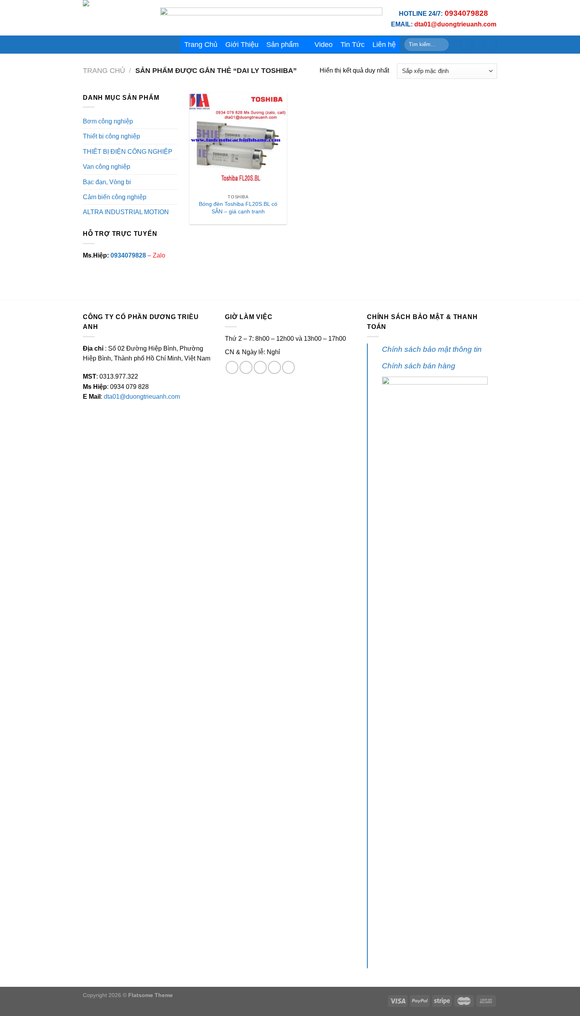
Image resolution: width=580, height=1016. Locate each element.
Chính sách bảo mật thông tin (432, 349)
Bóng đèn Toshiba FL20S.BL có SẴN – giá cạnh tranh (238, 208)
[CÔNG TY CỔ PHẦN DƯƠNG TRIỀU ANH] (115, 17)
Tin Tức (353, 45)
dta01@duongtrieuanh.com (142, 396)
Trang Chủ (200, 45)
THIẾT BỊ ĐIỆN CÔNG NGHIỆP (127, 151)
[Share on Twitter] (246, 367)
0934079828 (128, 255)
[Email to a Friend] (260, 367)
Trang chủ (104, 71)
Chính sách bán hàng (418, 366)
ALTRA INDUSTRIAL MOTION (126, 212)
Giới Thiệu (241, 45)
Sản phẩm (282, 45)
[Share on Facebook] (232, 367)
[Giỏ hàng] (490, 44)
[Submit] (441, 44)
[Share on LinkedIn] (288, 367)
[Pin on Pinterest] (274, 367)
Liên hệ (384, 45)
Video (323, 45)
